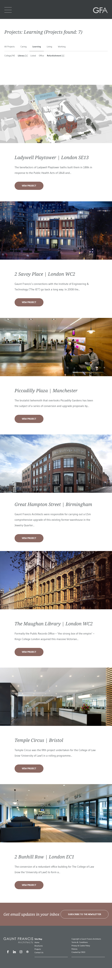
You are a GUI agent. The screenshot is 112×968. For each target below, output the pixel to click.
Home (37, 942)
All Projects (9, 46)
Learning (36, 46)
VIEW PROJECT (29, 185)
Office (41, 55)
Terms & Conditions (79, 942)
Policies (74, 949)
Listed (33, 55)
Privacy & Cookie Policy (80, 946)
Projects (38, 949)
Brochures (39, 946)
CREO (83, 952)
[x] (26, 55)
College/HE (9, 55)
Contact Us (39, 952)
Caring (24, 46)
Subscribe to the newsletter (84, 914)
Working (61, 46)
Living (49, 46)
